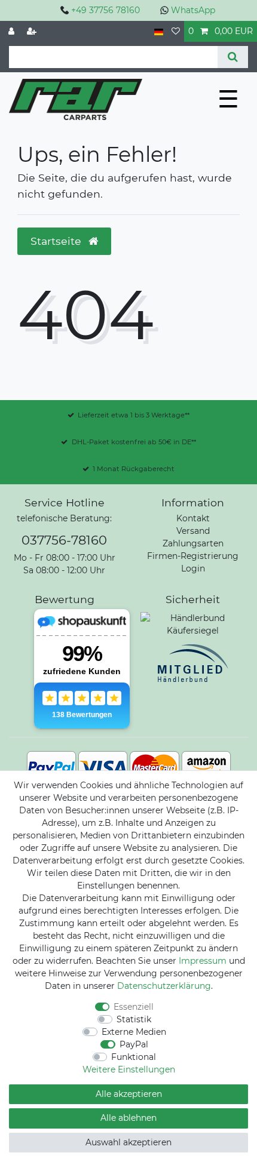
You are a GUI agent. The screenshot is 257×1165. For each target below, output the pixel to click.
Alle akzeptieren (129, 1094)
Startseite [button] (57, 241)
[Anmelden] (12, 31)
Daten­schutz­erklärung (164, 985)
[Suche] (233, 57)
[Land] (158, 31)
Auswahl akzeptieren (128, 1142)
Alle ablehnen (128, 1117)
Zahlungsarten (193, 543)
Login (193, 568)
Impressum (203, 960)
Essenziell (134, 1006)
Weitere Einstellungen (128, 1069)
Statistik (134, 1019)
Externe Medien (134, 1031)
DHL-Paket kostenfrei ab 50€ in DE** (134, 442)
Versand (193, 530)
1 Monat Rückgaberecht (134, 469)
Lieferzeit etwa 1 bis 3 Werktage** (133, 415)
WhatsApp (193, 10)
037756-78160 (64, 540)
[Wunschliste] (175, 31)
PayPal (134, 1044)
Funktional (133, 1057)
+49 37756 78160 (105, 10)
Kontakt (193, 518)
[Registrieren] (33, 31)
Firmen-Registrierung (192, 556)
